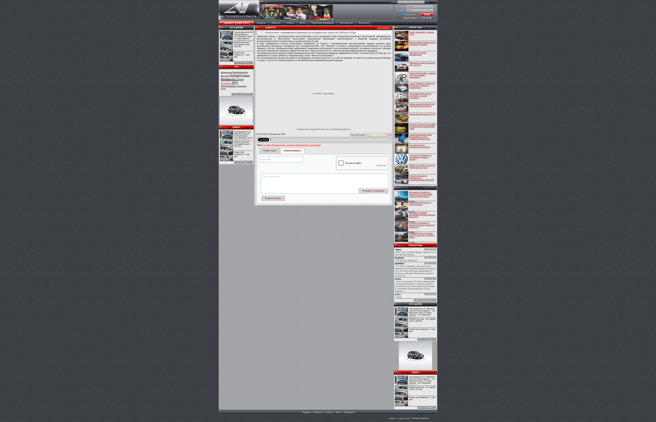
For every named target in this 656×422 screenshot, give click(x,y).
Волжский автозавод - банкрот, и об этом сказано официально (422, 75)
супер (399, 297)
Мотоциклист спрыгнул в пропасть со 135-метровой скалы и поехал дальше (420, 194)
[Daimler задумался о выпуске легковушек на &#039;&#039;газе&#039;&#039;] (401, 169)
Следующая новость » (340, 129)
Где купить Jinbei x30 (406, 260)
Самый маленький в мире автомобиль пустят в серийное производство (420, 137)
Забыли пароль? (410, 18)
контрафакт (315, 145)
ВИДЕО (236, 127)
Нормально (377, 135)
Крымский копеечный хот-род (422, 114)
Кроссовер (225, 76)
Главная (306, 412)
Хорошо (380, 135)
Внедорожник (226, 72)
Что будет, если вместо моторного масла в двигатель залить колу (422, 225)
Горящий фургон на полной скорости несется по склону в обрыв (422, 235)
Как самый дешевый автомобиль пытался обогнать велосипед (422, 215)
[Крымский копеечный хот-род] (401, 118)
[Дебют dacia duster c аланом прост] (401, 36)
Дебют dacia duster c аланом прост (421, 33)
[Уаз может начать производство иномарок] (401, 149)
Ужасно (370, 135)
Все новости (322, 129)
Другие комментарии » (424, 300)
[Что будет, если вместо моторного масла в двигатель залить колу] (401, 227)
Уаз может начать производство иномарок (419, 146)
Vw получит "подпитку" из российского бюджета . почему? (420, 157)
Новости (317, 412)
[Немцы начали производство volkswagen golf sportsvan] (401, 108)
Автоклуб (349, 412)
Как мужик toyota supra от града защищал (420, 203)
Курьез (235, 75)
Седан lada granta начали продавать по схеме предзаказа (420, 96)
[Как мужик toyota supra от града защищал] (401, 206)
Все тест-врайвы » (243, 63)
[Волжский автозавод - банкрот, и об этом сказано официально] (401, 77)
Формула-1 (229, 79)
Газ (264, 145)
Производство (278, 145)
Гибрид (246, 75)
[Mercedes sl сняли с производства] (401, 56)
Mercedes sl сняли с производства (418, 54)
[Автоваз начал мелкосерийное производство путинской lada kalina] (401, 128)
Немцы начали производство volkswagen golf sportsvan (422, 105)
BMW (241, 80)
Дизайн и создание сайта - (409, 418)
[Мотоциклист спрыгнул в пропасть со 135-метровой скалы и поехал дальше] (401, 196)
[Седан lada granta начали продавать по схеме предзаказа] (401, 98)
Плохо (374, 135)
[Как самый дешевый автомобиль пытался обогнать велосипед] (401, 217)
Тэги (236, 67)
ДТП (235, 83)
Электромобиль (228, 86)
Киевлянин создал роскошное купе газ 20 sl (422, 64)
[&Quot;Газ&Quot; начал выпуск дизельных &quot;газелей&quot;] (401, 46)
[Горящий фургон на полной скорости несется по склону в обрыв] (401, 237)
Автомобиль (226, 83)
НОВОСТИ (270, 28)
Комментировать (292, 150)
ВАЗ (269, 145)
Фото (338, 412)
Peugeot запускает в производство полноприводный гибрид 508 (421, 178)
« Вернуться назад (305, 129)
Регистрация (426, 18)
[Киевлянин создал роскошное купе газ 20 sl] (401, 67)
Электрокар (242, 86)
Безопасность (240, 72)
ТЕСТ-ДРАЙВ (236, 28)
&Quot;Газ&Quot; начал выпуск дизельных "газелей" (422, 43)
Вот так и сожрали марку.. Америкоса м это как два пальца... (415, 253)
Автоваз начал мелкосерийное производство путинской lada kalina (422, 126)
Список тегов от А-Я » (242, 94)
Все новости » (384, 28)
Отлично (384, 135)
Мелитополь (302, 145)
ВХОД (427, 15)
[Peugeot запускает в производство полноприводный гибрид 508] (401, 180)
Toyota (223, 89)
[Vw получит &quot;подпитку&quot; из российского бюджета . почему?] (401, 159)
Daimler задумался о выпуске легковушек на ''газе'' (422, 166)
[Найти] (431, 2)
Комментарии (269, 150)
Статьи (328, 412)
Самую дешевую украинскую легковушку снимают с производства (422, 85)
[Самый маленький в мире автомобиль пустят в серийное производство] (401, 139)
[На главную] (239, 16)
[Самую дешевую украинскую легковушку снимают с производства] (401, 87)
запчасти (290, 145)
